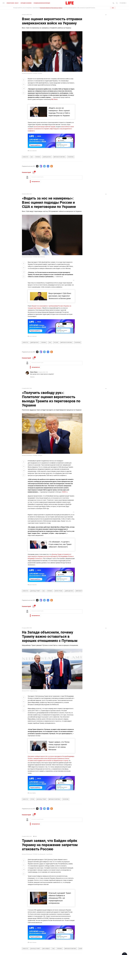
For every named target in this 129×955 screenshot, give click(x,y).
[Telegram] (44, 166)
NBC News (54, 99)
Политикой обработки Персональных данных (51, 7)
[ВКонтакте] (48, 166)
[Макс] (40, 166)
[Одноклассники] (51, 166)
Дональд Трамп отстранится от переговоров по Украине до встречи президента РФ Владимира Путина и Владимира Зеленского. (51, 556)
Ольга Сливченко (33, 150)
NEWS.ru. (65, 492)
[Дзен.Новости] (37, 166)
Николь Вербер (32, 793)
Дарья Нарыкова (33, 584)
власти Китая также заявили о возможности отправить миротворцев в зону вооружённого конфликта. (51, 129)
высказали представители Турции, (44, 126)
